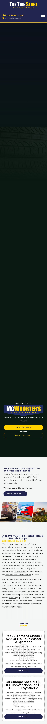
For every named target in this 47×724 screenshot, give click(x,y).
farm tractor (22, 550)
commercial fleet (9, 550)
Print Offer (23, 671)
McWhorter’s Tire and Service (18, 575)
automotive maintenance (13, 547)
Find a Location (22, 435)
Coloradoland (20, 572)
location (12, 598)
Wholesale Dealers (12, 18)
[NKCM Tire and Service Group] (24, 5)
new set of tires (27, 544)
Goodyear (22, 582)
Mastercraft (7, 586)
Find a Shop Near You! (14, 15)
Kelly (30, 582)
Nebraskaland (23, 566)
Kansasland (19, 569)
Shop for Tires (23, 427)
